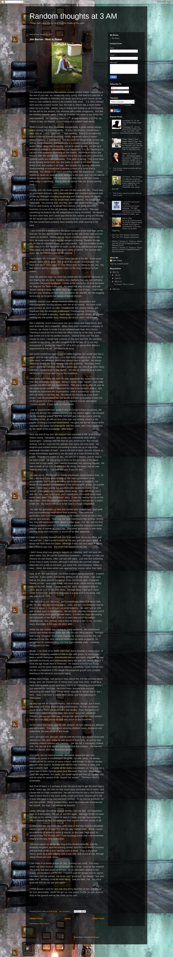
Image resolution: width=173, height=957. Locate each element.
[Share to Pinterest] (84, 911)
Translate (127, 105)
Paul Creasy (117, 260)
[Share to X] (80, 911)
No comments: (65, 911)
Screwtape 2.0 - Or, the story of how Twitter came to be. (131, 123)
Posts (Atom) (45, 924)
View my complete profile (119, 264)
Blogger (96, 937)
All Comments (118, 92)
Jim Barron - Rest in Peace (46, 39)
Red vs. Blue (127, 218)
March (117, 281)
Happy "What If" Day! (130, 139)
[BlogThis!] (77, 911)
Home (67, 918)
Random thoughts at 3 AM (73, 16)
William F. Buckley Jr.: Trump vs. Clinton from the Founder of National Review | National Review (127, 243)
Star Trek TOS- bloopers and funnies (125, 235)
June (117, 278)
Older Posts (98, 918)
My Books (115, 38)
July (116, 275)
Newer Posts (36, 918)
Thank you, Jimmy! (129, 154)
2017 (115, 272)
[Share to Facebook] (82, 911)
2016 (115, 289)
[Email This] (75, 911)
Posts (115, 88)
